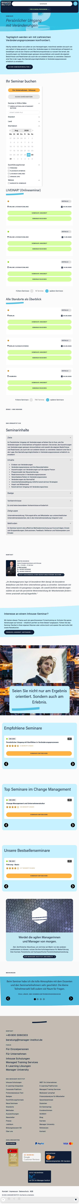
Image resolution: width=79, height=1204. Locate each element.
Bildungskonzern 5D (14, 1128)
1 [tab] (35, 999)
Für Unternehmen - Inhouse (23, 90)
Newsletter (10, 1117)
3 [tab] (40, 999)
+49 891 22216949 (25, 569)
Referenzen (44, 1128)
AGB (31, 1191)
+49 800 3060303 (25, 571)
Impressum (13, 1191)
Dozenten (43, 1103)
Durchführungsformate (15, 1100)
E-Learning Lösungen (18, 1066)
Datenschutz (24, 1191)
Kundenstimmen (46, 1110)
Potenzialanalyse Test (14, 1093)
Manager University (17, 1069)
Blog (41, 1117)
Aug (16, 130)
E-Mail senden (22, 567)
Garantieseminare (46, 1100)
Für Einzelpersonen (17, 1049)
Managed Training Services (22, 1062)
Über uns (9, 1131)
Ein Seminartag (45, 1107)
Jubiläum (9, 1124)
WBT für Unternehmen (48, 1082)
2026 (26, 130)
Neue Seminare (12, 1103)
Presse (8, 1121)
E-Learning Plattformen (49, 1086)
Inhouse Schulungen (18, 1058)
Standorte (10, 1107)
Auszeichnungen (12, 1114)
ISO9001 (43, 1114)
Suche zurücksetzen (24, 97)
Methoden (10, 1110)
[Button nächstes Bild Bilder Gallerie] (71, 998)
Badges (9, 1096)
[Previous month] (10, 130)
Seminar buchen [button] (39, 218)
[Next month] (32, 130)
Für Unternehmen (16, 1053)
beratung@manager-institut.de (24, 1039)
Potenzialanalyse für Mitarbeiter (52, 1096)
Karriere (43, 1121)
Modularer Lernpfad (47, 1093)
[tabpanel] (39, 987)
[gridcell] (10, 138)
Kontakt (43, 1131)
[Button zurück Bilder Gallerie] (6, 764)
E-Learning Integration (14, 1086)
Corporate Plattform (13, 1089)
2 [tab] (37, 999)
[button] (42, 4)
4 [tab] (44, 999)
